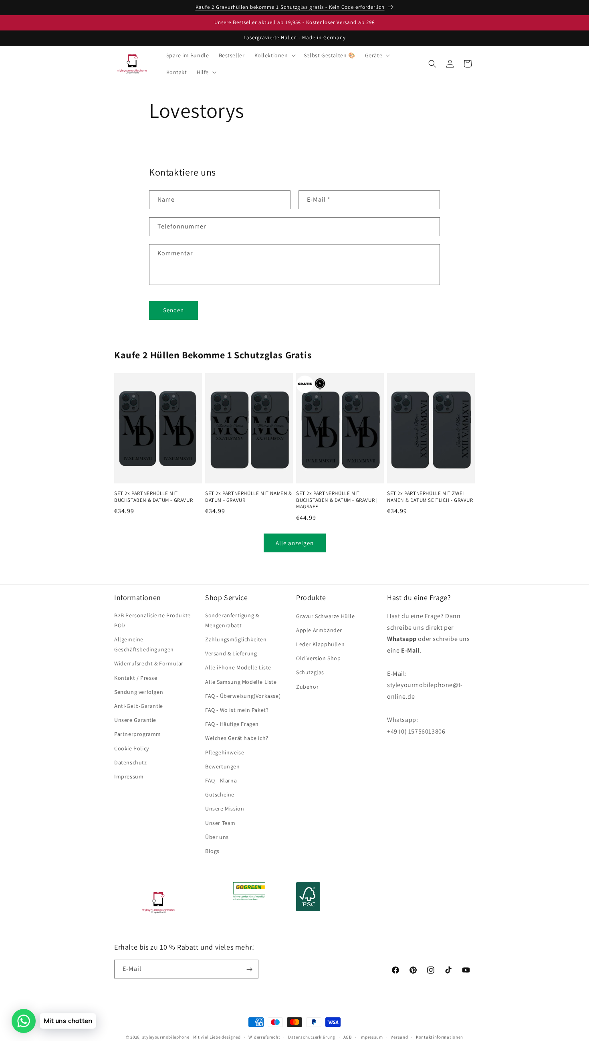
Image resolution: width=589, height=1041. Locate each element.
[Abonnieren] (249, 969)
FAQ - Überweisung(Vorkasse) (242, 695)
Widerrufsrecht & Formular (149, 663)
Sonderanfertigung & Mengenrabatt (232, 620)
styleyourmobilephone (166, 1037)
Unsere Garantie (135, 720)
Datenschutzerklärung (311, 1036)
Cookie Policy (131, 748)
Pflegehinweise (224, 752)
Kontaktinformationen (439, 1036)
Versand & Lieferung (231, 653)
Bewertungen (222, 766)
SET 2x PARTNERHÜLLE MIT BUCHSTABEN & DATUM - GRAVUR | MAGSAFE (336, 500)
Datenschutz (130, 762)
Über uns (217, 837)
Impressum (128, 776)
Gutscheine (219, 794)
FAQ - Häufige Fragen (232, 724)
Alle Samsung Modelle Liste (241, 681)
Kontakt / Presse (135, 677)
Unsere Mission (224, 808)
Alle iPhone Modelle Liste (238, 667)
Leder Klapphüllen (320, 644)
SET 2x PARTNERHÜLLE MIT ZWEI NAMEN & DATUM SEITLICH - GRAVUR (430, 496)
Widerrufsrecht (264, 1036)
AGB (347, 1036)
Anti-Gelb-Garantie (138, 705)
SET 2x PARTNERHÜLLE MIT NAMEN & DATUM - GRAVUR (248, 496)
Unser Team (220, 823)
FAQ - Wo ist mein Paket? (236, 710)
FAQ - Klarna (221, 780)
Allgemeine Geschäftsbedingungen (144, 644)
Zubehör (307, 686)
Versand (399, 1036)
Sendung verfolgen (138, 691)
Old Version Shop (318, 658)
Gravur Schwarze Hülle (325, 616)
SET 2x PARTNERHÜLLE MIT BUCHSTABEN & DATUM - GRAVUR (153, 496)
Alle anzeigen (295, 543)
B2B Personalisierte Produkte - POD (154, 620)
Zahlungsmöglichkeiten (236, 639)
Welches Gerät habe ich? (236, 738)
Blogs (212, 851)
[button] (274, 55)
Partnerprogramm (137, 734)
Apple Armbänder (319, 630)
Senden (173, 310)
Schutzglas (310, 672)
